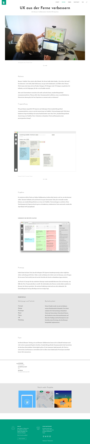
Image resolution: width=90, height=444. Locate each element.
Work (63, 2)
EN (83, 2)
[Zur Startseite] (3, 3)
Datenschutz (50, 440)
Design (20, 308)
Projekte (50, 387)
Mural (22, 206)
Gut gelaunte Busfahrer (43, 402)
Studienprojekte (21, 364)
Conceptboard (30, 206)
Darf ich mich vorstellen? (22, 435)
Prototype (21, 310)
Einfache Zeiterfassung (25, 403)
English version (22, 438)
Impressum (45, 440)
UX (19, 317)
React (19, 313)
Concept (20, 306)
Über (69, 2)
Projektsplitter (24, 405)
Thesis (20, 315)
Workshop (21, 320)
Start (57, 2)
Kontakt (76, 2)
